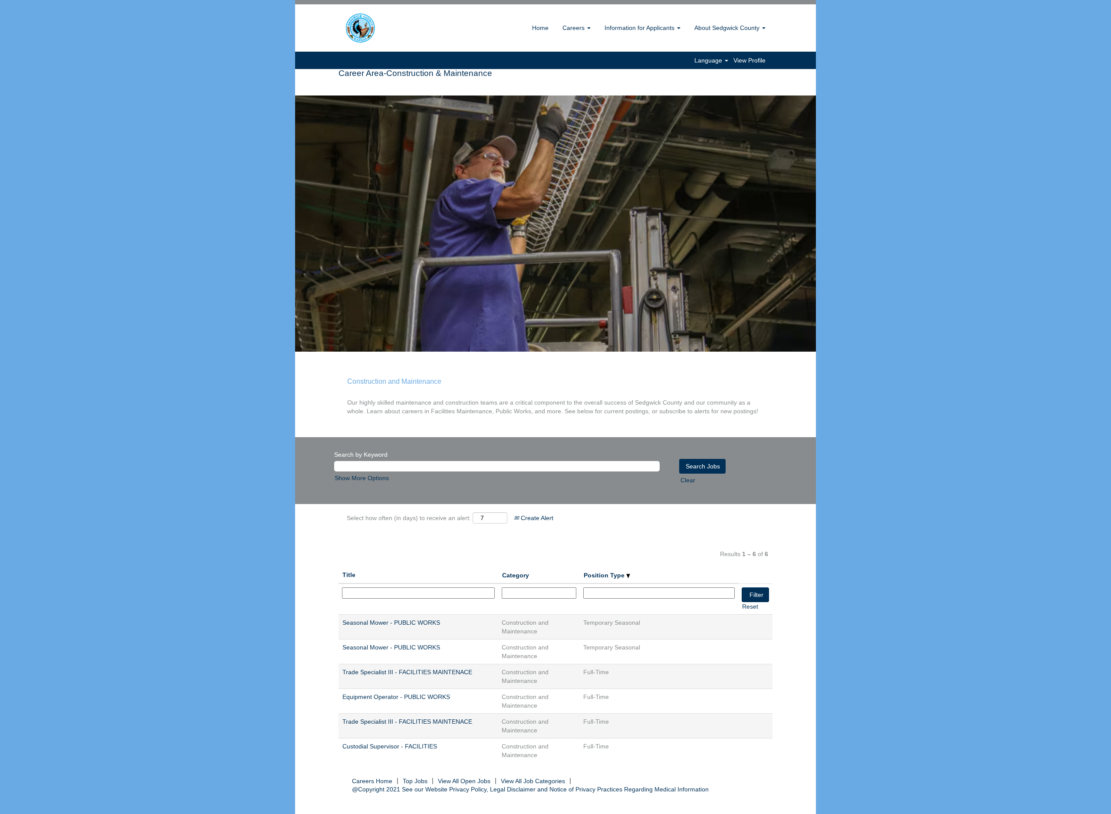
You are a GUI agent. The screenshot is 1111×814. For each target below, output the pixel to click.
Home (540, 27)
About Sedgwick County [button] (727, 27)
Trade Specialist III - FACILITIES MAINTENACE (407, 672)
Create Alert (536, 517)
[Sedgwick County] (382, 28)
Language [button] (709, 60)
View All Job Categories (533, 781)
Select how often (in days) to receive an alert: (409, 517)
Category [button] (515, 575)
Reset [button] (750, 606)
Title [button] (348, 574)
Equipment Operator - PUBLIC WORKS (396, 696)
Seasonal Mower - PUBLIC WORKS (391, 622)
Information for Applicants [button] (640, 27)
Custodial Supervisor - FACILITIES (389, 746)
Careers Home (372, 781)
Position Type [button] (605, 575)
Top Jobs (415, 781)
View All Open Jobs (464, 781)
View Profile (749, 60)
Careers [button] (574, 27)
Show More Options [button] (362, 478)
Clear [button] (687, 480)
